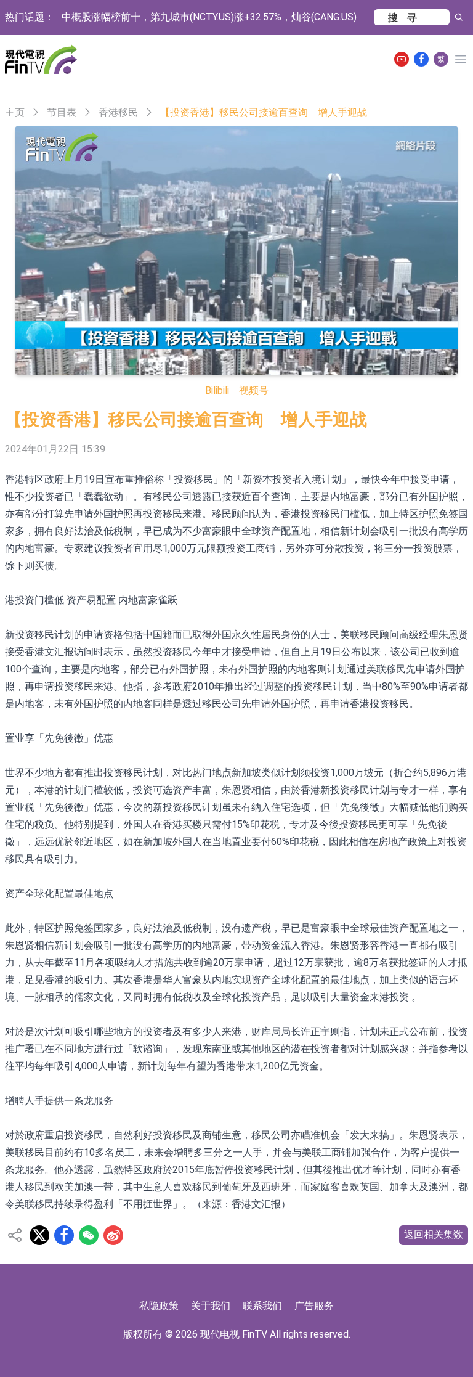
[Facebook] (421, 59)
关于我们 (210, 1306)
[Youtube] (401, 59)
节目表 (61, 112)
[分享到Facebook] (64, 1235)
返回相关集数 (433, 1234)
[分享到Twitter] (39, 1235)
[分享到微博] (113, 1235)
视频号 (254, 390)
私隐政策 (159, 1306)
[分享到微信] (89, 1235)
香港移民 (118, 112)
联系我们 (262, 1306)
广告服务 (314, 1306)
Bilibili (217, 390)
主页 (15, 112)
